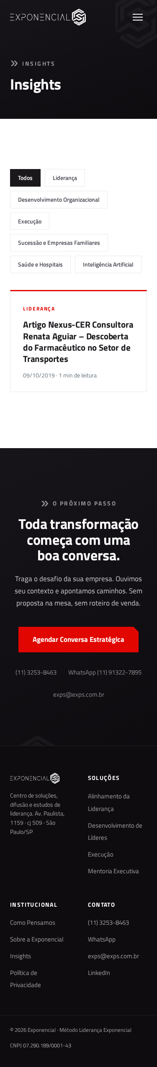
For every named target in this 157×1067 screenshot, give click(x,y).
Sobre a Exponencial (36, 939)
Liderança (65, 177)
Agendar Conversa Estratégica (78, 639)
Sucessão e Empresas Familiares (59, 242)
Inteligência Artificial (108, 264)
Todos (25, 177)
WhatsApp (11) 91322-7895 (105, 672)
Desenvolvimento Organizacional (59, 199)
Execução (29, 221)
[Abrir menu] (138, 17)
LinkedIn (99, 972)
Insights (20, 956)
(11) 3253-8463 (36, 672)
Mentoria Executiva (113, 871)
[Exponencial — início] (48, 17)
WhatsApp (102, 939)
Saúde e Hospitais (40, 264)
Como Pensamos (32, 922)
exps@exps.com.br (78, 694)
